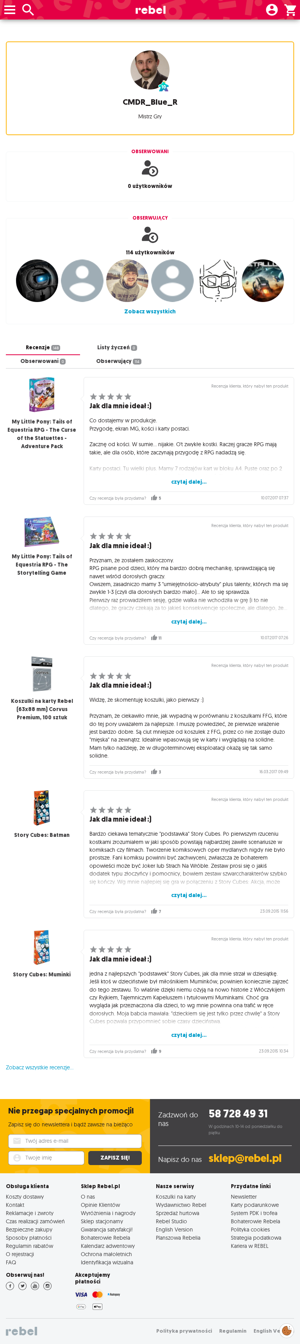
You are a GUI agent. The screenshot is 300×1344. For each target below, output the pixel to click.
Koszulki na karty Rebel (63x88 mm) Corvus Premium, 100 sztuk (42, 709)
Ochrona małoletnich (106, 1254)
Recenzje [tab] (42, 347)
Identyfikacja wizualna (107, 1262)
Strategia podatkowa (256, 1237)
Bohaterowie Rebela (105, 1237)
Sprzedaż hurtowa (177, 1213)
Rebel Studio (171, 1221)
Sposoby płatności (29, 1237)
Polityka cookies (250, 1229)
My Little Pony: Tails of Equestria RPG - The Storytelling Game (42, 565)
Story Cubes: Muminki (42, 974)
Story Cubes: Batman (42, 835)
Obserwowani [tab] (42, 361)
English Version (174, 1229)
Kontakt (15, 1204)
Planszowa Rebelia (178, 1237)
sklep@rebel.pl (245, 1158)
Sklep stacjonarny (102, 1221)
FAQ (11, 1262)
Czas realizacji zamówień (35, 1221)
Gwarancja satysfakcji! (107, 1229)
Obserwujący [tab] (117, 361)
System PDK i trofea (254, 1213)
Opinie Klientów (100, 1204)
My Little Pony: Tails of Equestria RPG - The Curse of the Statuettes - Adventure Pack (41, 434)
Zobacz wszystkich (150, 311)
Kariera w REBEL (249, 1245)
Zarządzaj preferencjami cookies (286, 1329)
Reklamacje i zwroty (30, 1213)
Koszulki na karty (176, 1196)
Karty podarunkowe (255, 1204)
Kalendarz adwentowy (108, 1245)
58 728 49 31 (238, 1113)
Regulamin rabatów (29, 1245)
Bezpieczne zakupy (29, 1229)
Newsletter (244, 1196)
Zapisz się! (115, 1158)
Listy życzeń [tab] (116, 347)
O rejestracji (20, 1254)
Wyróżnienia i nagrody (108, 1213)
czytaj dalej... (189, 482)
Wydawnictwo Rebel (181, 1204)
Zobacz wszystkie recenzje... (39, 1067)
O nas (88, 1196)
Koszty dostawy (25, 1196)
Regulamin (232, 1331)
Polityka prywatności (184, 1331)
